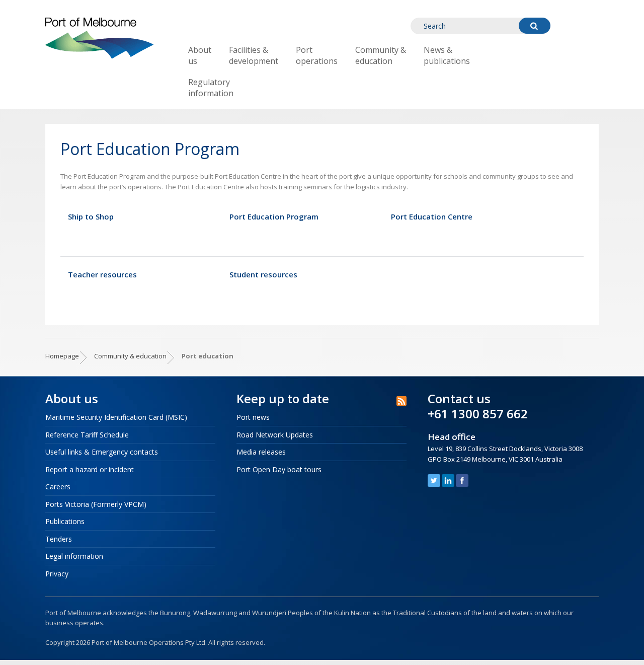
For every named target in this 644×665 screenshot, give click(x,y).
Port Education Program (273, 216)
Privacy (56, 573)
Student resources (263, 274)
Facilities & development (253, 55)
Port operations (317, 55)
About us (199, 55)
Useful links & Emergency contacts (101, 452)
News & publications (447, 55)
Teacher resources (102, 274)
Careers (57, 486)
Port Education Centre (431, 216)
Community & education (380, 55)
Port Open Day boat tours (278, 469)
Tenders (58, 539)
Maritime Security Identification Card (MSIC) (116, 417)
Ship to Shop (91, 216)
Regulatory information (210, 88)
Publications (65, 521)
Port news (253, 417)
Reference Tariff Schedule (87, 434)
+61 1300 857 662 (478, 413)
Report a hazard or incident (89, 469)
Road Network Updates (274, 434)
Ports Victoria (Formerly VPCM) (95, 504)
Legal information (74, 556)
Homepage (62, 355)
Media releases (261, 452)
